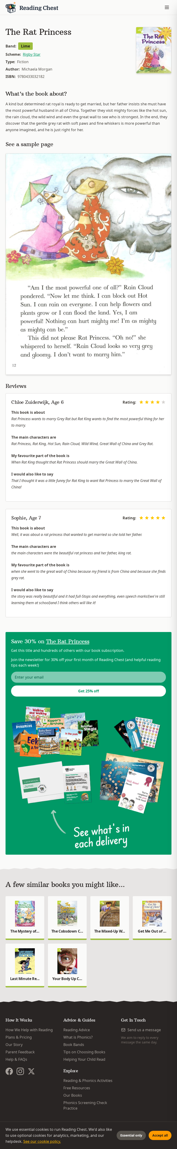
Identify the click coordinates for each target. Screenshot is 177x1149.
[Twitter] (31, 1071)
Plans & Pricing (19, 1037)
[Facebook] (9, 1071)
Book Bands (73, 1044)
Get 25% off (88, 691)
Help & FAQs (16, 1059)
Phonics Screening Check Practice (85, 1105)
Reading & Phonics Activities (87, 1080)
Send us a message (144, 1029)
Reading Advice (76, 1029)
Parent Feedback (20, 1051)
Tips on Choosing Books (84, 1051)
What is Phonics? (78, 1037)
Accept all (160, 1135)
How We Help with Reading (29, 1029)
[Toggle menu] (166, 7)
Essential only (131, 1135)
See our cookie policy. (42, 1141)
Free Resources (76, 1087)
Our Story (14, 1044)
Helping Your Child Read (84, 1059)
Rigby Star (32, 54)
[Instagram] (20, 1071)
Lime (25, 46)
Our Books (72, 1095)
